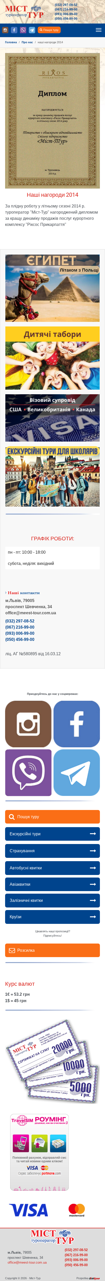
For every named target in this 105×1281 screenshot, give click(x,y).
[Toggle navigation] (98, 30)
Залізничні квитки (26, 900)
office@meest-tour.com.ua (27, 1262)
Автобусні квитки (26, 868)
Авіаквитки (20, 884)
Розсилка (26, 950)
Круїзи (15, 917)
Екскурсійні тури (25, 834)
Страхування (22, 851)
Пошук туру (51, 29)
